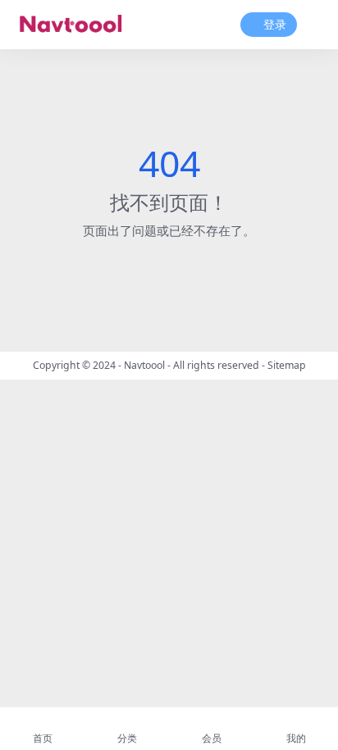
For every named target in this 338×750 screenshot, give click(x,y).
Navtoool (144, 365)
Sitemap (286, 365)
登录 (274, 25)
